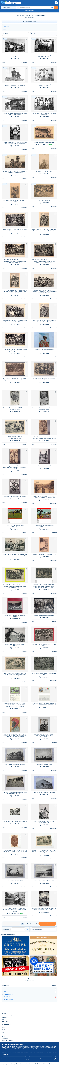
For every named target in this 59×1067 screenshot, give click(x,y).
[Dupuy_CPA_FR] (43, 946)
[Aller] (27, 929)
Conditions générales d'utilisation (34, 1063)
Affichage (7, 34)
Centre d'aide (5, 1038)
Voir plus (4, 1054)
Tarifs (3, 1019)
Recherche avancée (29, 10)
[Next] (47, 924)
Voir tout (54, 985)
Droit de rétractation (11, 1065)
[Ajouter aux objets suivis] (26, 39)
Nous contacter (5, 1021)
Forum (3, 1031)
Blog (3, 1027)
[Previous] (12, 924)
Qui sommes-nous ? (7, 1015)
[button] (52, 7)
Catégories (6, 26)
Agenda (3, 1029)
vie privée (46, 1063)
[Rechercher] (56, 7)
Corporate (4, 1017)
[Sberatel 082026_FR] (15, 946)
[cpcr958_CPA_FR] (15, 966)
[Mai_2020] (43, 966)
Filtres (4, 29)
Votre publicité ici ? (29, 980)
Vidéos (3, 1032)
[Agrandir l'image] (15, 45)
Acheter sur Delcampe (7, 1040)
